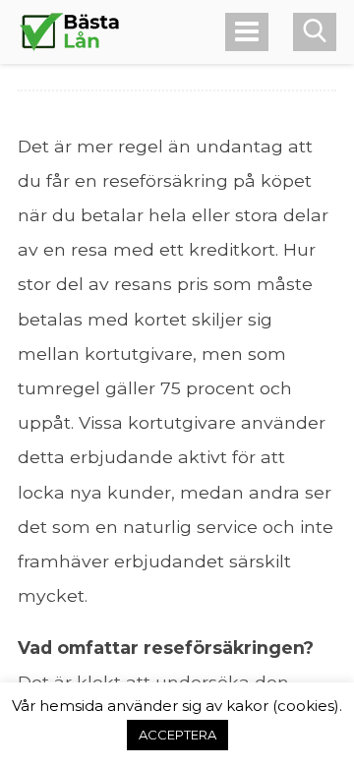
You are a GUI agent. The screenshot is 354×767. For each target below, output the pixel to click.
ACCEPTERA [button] (177, 734)
